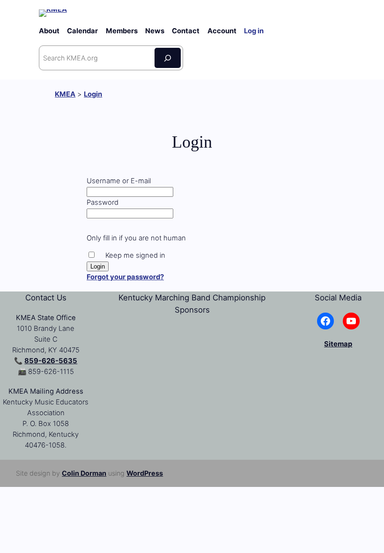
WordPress (144, 473)
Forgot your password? (125, 277)
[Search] (168, 58)
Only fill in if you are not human (136, 238)
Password (102, 202)
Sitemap (338, 344)
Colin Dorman (84, 473)
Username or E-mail (119, 181)
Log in (254, 31)
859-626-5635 (50, 361)
